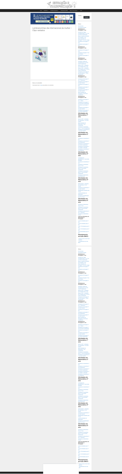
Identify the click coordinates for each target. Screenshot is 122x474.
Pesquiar (79, 15)
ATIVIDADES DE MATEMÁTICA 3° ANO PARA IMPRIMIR (83, 159)
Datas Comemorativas (73, 10)
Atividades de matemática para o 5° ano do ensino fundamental (83, 208)
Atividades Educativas (54, 10)
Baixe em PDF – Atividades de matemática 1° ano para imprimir (83, 120)
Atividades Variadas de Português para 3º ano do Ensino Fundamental (83, 62)
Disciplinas (45, 10)
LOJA (81, 10)
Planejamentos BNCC (64, 10)
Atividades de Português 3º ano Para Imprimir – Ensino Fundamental (83, 73)
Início (41, 10)
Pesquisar (86, 17)
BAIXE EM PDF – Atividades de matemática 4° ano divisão (83, 185)
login (41, 85)
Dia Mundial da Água (82, 27)
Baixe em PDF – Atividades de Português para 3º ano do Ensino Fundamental (83, 69)
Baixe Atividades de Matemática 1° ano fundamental (82, 124)
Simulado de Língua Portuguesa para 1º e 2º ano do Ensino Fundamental (83, 33)
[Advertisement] (52, 40)
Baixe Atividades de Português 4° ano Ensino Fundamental (83, 93)
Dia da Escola (80, 26)
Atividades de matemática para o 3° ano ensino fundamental (83, 168)
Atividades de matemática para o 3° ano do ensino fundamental (83, 172)
